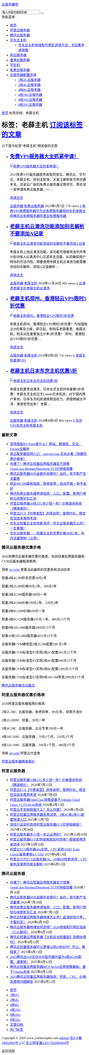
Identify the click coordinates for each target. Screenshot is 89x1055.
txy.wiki (14, 569)
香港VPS (19, 360)
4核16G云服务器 (30, 95)
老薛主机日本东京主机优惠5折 (43, 371)
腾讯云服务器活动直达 (18, 685)
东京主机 (22, 425)
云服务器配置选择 (23, 75)
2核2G (14, 995)
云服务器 (16, 206)
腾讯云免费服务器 (26, 216)
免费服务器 (27, 211)
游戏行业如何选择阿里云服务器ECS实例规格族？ (46, 824)
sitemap (64, 1038)
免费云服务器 (20, 70)
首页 (13, 25)
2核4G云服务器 (29, 85)
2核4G (14, 1000)
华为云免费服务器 (49, 211)
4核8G (14, 1005)
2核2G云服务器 (29, 80)
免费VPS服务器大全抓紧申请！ (44, 156)
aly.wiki (14, 753)
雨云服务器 (18, 55)
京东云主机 (18, 40)
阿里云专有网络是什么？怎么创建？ (36, 809)
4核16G (15, 1010)
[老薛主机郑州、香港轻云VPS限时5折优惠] (42, 316)
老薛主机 (30, 283)
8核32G (15, 1020)
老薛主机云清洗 (38, 288)
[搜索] (42, 13)
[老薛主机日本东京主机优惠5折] (34, 381)
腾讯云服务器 (20, 35)
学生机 (15, 65)
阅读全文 (16, 198)
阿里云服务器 (20, 30)
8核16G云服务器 (30, 100)
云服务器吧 (10, 4)
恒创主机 (69, 211)
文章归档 (16, 1024)
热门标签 (16, 1029)
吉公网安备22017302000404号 (47, 1043)
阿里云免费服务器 (53, 216)
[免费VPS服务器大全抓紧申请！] (34, 166)
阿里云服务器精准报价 (18, 761)
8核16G (15, 1015)
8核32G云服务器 (30, 104)
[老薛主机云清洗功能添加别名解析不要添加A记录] (47, 243)
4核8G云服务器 (29, 90)
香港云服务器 (20, 60)
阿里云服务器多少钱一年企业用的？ (36, 834)
